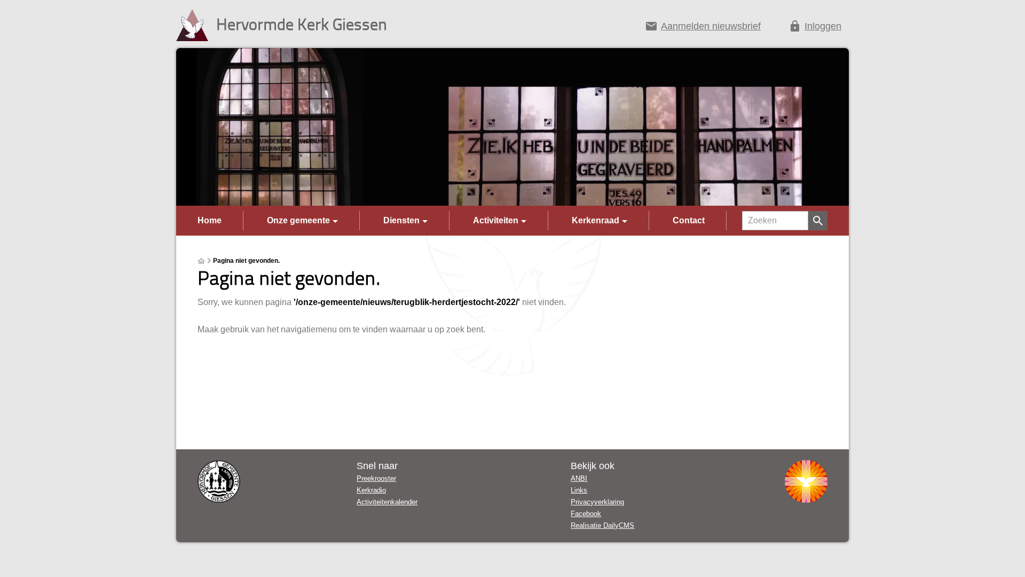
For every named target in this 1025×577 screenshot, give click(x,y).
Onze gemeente (298, 220)
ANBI (579, 478)
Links (579, 490)
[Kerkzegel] (219, 481)
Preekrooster (376, 478)
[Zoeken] (817, 220)
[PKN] (806, 481)
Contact (689, 220)
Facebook (586, 514)
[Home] (201, 261)
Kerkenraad (595, 220)
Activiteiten (495, 220)
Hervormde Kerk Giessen (301, 24)
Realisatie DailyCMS (602, 525)
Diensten (401, 220)
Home (210, 220)
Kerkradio (371, 490)
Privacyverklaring (597, 502)
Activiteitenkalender (387, 502)
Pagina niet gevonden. (246, 260)
